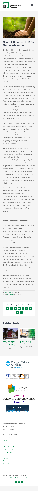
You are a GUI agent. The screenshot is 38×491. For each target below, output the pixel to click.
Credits (32, 478)
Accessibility (25, 478)
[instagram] (16, 482)
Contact (5, 458)
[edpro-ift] (17, 371)
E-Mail (5, 441)
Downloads (7, 461)
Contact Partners (8, 446)
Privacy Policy (14, 478)
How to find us (8, 449)
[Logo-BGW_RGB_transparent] (19, 395)
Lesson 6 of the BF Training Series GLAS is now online (27, 343)
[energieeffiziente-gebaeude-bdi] (17, 359)
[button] (4, 338)
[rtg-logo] (17, 383)
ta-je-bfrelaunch (9, 292)
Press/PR (6, 464)
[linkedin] (22, 482)
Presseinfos (10, 294)
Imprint (5, 478)
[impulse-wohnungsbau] (17, 404)
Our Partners (7, 452)
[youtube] (19, 482)
